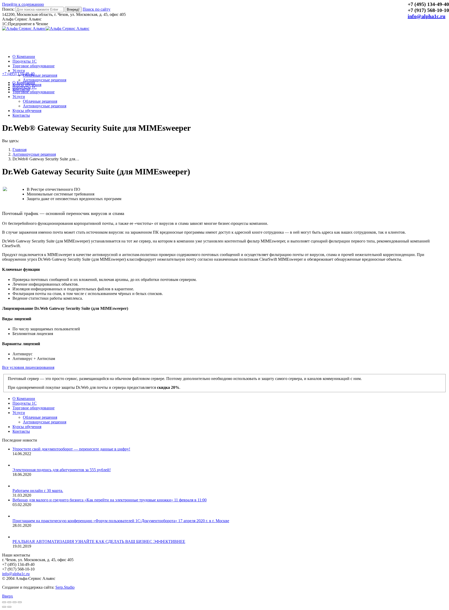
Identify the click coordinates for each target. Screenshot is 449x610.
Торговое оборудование (33, 408)
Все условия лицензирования (28, 367)
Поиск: (8, 9)
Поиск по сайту (96, 9)
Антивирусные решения (34, 154)
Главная (19, 149)
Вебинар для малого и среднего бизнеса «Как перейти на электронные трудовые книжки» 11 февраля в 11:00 (109, 500)
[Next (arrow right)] (9, 607)
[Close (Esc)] (4, 602)
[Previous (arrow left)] (4, 607)
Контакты (21, 431)
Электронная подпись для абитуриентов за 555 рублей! (61, 470)
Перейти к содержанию (23, 4)
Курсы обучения (26, 426)
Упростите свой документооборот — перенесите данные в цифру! (71, 449)
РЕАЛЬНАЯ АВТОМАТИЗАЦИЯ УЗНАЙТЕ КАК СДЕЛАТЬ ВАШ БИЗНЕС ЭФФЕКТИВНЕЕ (98, 541)
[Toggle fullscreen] (14, 602)
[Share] (9, 602)
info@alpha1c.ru (426, 16)
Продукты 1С (24, 403)
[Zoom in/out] (20, 602)
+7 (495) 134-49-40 (18, 73)
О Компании (23, 398)
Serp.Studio (65, 587)
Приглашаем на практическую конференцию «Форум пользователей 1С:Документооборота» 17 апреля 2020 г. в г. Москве (120, 521)
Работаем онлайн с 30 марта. (37, 490)
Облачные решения (40, 417)
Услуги (18, 412)
